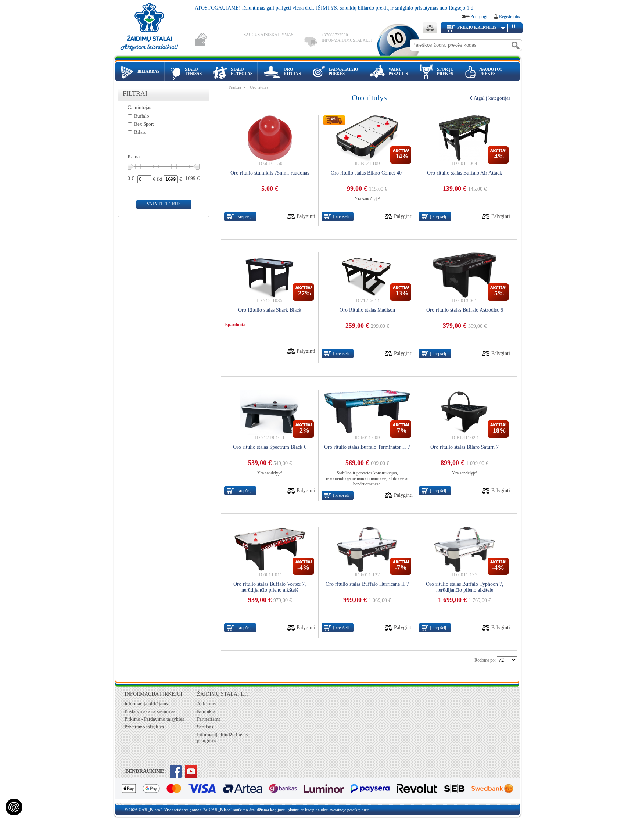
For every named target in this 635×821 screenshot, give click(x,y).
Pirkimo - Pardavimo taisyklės (154, 719)
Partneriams (208, 719)
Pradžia (235, 87)
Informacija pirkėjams (146, 703)
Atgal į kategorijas (492, 98)
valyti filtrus (164, 204)
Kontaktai (207, 711)
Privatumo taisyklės (144, 726)
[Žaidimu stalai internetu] (154, 28)
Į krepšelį (243, 216)
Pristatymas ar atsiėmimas (150, 711)
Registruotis (509, 16)
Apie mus (206, 703)
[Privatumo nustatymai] (14, 807)
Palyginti (306, 216)
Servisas (205, 726)
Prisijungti (479, 16)
